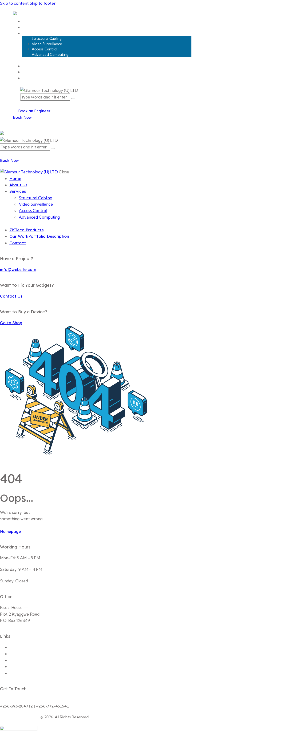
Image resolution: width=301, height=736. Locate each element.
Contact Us (11, 296)
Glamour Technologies (20, 717)
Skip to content (14, 3)
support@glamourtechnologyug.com (34, 699)
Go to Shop (11, 322)
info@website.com (18, 269)
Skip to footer (42, 3)
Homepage (10, 531)
